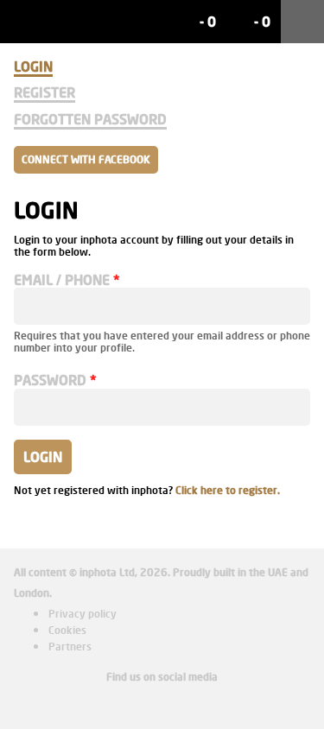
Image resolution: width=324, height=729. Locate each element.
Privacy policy (82, 613)
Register (44, 92)
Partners (70, 646)
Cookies (67, 630)
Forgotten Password (90, 119)
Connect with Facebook (86, 159)
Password (50, 380)
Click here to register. (227, 490)
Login (33, 66)
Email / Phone (62, 280)
